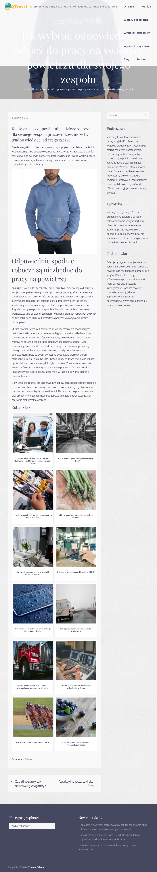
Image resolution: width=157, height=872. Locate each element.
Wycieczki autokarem (137, 32)
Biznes (28, 759)
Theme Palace (36, 867)
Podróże (146, 6)
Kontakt (141, 59)
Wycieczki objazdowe (137, 46)
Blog (127, 59)
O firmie (129, 6)
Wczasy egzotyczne (136, 19)
